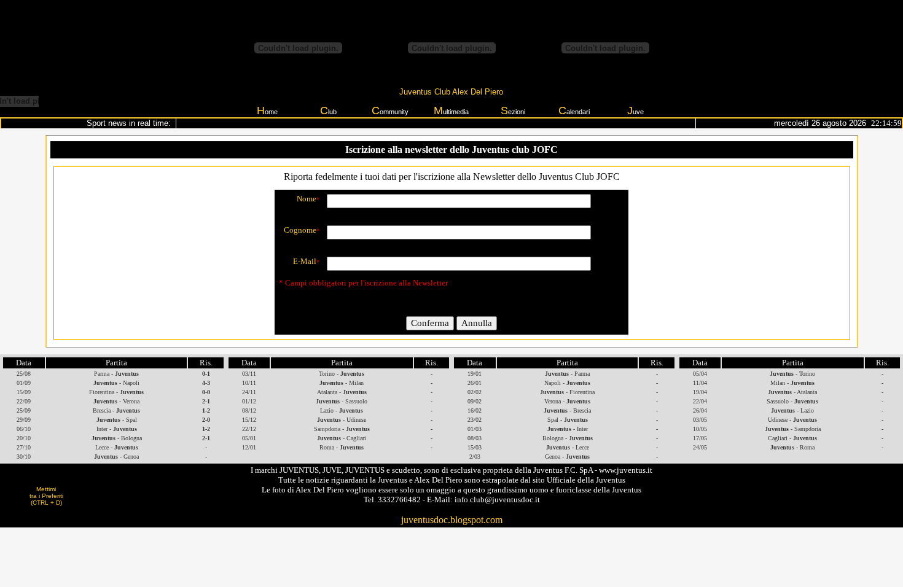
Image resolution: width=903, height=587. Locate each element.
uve (635, 110)
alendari (574, 110)
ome (267, 110)
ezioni (513, 110)
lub (328, 110)
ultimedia (451, 110)
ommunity (390, 110)
